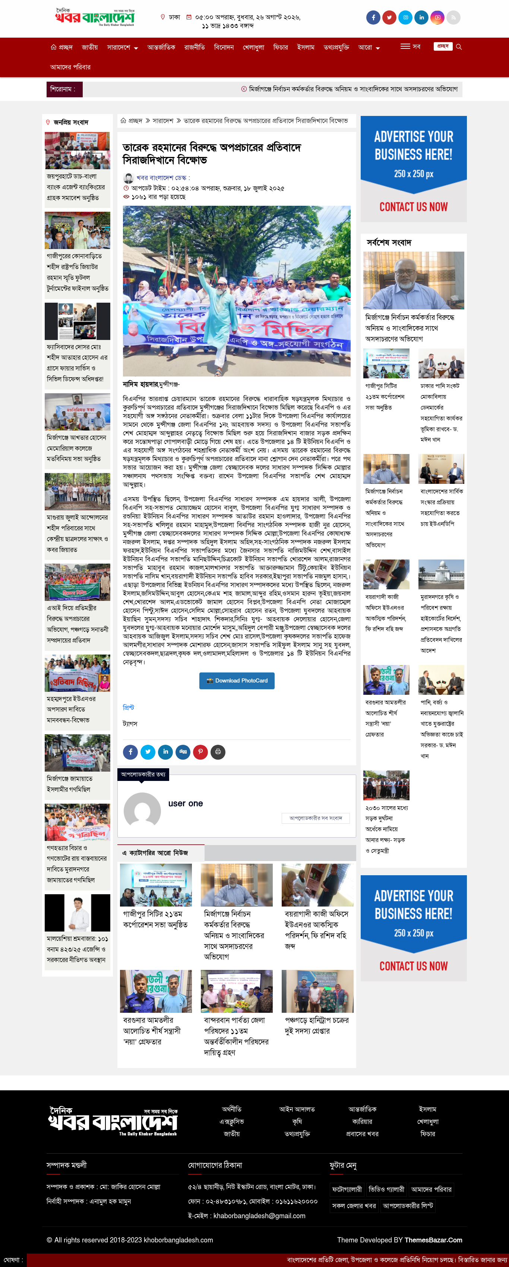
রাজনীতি (194, 47)
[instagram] (405, 17)
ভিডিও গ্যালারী (386, 1189)
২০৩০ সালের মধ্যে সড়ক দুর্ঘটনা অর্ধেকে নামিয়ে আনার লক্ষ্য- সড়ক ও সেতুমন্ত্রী (387, 829)
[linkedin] (421, 17)
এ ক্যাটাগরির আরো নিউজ (155, 853)
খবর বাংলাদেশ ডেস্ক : (162, 178)
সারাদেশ (163, 121)
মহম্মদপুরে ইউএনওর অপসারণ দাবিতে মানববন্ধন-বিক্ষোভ (71, 710)
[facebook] (373, 17)
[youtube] (437, 17)
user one (185, 803)
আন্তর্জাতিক (161, 47)
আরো (365, 47)
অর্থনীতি (231, 1109)
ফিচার (281, 47)
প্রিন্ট (128, 708)
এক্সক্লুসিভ (231, 1122)
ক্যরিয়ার (362, 1122)
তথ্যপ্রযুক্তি (336, 47)
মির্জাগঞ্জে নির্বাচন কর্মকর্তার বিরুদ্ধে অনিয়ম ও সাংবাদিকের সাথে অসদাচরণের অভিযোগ (310, 89)
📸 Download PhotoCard (237, 680)
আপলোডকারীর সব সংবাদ (316, 818)
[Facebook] (130, 752)
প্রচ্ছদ (65, 47)
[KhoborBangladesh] (95, 16)
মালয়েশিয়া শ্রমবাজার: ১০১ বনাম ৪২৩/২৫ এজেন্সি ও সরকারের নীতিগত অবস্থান (77, 950)
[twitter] (389, 17)
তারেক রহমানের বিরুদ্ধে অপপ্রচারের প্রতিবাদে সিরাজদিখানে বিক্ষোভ (266, 121)
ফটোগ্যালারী (347, 1189)
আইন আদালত (297, 1109)
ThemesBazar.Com (433, 1240)
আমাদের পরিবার (70, 67)
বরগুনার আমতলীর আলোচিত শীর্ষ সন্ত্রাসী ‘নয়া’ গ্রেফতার (152, 1031)
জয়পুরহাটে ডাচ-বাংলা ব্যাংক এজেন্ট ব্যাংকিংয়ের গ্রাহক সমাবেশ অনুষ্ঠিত (76, 187)
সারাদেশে (118, 47)
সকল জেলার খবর (354, 1206)
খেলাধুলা (253, 47)
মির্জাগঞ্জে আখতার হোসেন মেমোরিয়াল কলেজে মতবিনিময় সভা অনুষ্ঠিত (76, 449)
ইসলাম (305, 47)
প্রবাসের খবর (362, 1134)
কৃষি (297, 1122)
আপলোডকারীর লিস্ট (408, 1206)
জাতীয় (90, 47)
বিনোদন (224, 47)
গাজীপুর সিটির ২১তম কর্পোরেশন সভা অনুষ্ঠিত (385, 397)
